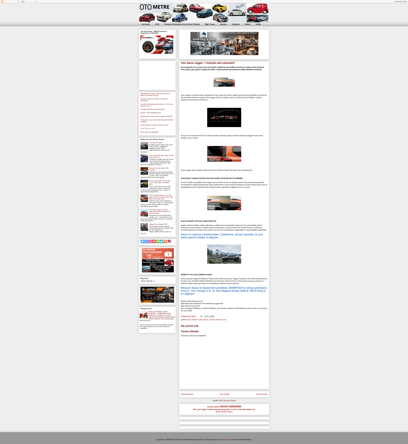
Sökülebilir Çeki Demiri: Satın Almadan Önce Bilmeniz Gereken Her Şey (155, 94)
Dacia (189, 320)
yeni (224, 320)
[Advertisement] (157, 75)
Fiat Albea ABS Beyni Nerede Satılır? (152, 109)
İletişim (247, 24)
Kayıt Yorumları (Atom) (227, 400)
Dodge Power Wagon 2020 (158, 224)
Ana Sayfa (145, 24)
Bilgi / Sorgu (210, 24)
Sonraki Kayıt (187, 394)
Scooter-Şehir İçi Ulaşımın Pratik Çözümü (154, 125)
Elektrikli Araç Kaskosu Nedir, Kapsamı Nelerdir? (156, 116)
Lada (200, 320)
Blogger (226, 439)
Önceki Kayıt (262, 394)
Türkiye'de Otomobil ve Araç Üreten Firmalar (182, 24)
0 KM (157, 24)
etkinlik (194, 320)
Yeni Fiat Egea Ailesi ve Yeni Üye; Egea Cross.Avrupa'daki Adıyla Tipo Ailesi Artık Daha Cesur (161, 197)
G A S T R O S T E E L (147, 128)
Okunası (223, 24)
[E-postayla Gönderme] (201, 316)
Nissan (205, 320)
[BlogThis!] (207, 316)
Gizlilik (258, 24)
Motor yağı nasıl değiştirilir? (149, 132)
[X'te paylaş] (209, 316)
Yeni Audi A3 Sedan (155, 143)
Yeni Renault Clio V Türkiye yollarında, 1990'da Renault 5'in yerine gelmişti (160, 211)
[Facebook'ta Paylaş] (211, 316)
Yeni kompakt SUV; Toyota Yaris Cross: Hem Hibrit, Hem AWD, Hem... (160, 182)
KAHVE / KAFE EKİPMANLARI (150, 113)
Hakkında (236, 24)
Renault (219, 320)
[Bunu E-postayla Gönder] (205, 316)
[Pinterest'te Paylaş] (213, 316)
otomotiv (212, 320)
